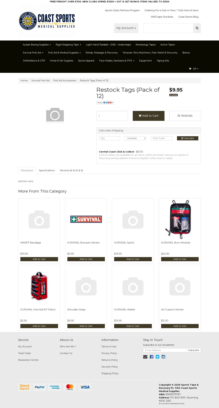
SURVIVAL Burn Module (175, 242)
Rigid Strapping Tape (68, 44)
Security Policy (109, 366)
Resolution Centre (28, 360)
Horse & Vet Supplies (61, 60)
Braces (186, 52)
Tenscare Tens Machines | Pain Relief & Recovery (150, 52)
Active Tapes (167, 44)
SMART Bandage (30, 242)
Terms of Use (108, 346)
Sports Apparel (86, 60)
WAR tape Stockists (162, 16)
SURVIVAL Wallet (124, 309)
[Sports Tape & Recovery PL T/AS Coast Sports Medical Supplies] (47, 20)
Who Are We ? (68, 346)
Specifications (47, 170)
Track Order (24, 353)
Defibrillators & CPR (34, 60)
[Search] (197, 28)
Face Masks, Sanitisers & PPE (116, 60)
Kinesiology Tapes (146, 44)
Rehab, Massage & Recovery (102, 52)
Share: (100, 102)
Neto (182, 403)
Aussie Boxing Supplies (36, 44)
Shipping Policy (110, 373)
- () (194, 68)
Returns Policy (109, 360)
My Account (125, 28)
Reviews (65, 170)
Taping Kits (163, 60)
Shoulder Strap (76, 309)
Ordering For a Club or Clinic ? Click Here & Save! (171, 10)
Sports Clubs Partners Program (122, 10)
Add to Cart (150, 115)
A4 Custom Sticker (172, 309)
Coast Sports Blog (188, 16)
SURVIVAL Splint (124, 242)
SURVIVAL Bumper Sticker (83, 242)
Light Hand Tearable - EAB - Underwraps (108, 44)
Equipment (145, 60)
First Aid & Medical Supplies (63, 52)
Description (27, 170)
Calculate (188, 138)
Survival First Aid (32, 52)
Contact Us (66, 353)
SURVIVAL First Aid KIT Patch (37, 309)
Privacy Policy (109, 353)
